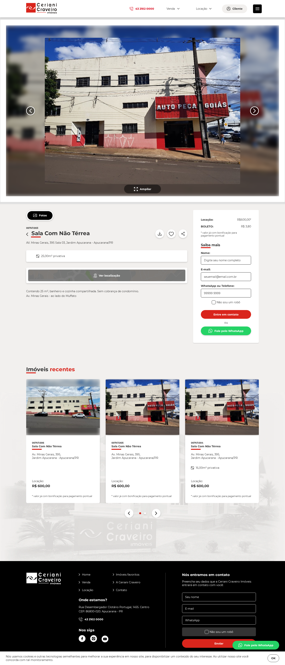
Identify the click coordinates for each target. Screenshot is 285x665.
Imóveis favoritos (127, 574)
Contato (121, 590)
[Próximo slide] (254, 110)
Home (86, 574)
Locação (87, 590)
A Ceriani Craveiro (128, 582)
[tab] (40, 215)
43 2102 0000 (144, 8)
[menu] (257, 8)
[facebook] (82, 638)
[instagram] (93, 638)
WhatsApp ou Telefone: (217, 286)
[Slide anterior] (30, 110)
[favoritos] (171, 233)
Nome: (205, 253)
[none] (142, 110)
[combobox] (172, 8)
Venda (86, 582)
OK (273, 658)
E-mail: (206, 269)
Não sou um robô (228, 302)
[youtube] (105, 639)
